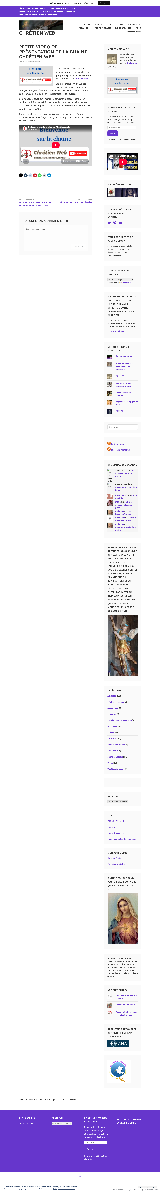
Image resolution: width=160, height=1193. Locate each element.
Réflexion (111, 738)
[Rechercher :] (122, 427)
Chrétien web (37, 33)
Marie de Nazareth (115, 821)
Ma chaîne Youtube (116, 864)
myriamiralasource (116, 833)
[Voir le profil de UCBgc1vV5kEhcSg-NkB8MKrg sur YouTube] (120, 223)
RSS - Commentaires (120, 450)
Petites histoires (116, 702)
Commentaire (78, 246)
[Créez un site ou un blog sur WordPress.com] (80, 1176)
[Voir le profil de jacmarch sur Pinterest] (115, 223)
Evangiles (111, 714)
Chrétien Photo (114, 858)
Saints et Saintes (123, 28)
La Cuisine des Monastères (119, 720)
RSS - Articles (117, 444)
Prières (110, 732)
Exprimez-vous (134, 31)
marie (118, 502)
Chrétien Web (81, 78)
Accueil (87, 25)
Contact (112, 25)
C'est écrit (120, 518)
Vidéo (138, 28)
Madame (119, 411)
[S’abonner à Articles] (109, 444)
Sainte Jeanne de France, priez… (123, 505)
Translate (126, 283)
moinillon (119, 511)
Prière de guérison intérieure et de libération (124, 367)
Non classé (112, 726)
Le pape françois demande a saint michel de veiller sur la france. (35, 202)
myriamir (111, 827)
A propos (99, 25)
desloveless (120, 495)
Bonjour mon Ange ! (124, 356)
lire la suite (132, 63)
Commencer (104, 3)
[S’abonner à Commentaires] (109, 450)
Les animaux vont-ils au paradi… (124, 473)
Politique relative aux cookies (64, 1189)
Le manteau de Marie (125, 1004)
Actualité (83, 28)
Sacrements (112, 751)
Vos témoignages (103, 28)
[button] (125, 645)
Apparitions (112, 708)
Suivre (112, 133)
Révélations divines (129, 25)
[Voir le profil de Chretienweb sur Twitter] (109, 223)
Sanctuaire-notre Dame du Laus (121, 839)
